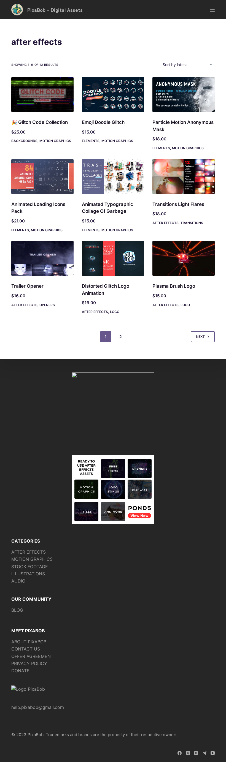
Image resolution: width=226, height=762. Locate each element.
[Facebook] (179, 753)
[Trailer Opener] (42, 258)
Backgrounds (24, 141)
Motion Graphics (55, 141)
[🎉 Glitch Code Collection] (42, 94)
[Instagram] (196, 753)
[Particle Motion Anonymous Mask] (183, 94)
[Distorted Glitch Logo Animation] (113, 258)
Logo (114, 312)
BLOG (17, 610)
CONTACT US (25, 649)
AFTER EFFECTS (28, 552)
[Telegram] (204, 753)
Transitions (192, 223)
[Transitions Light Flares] (183, 176)
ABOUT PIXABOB (28, 641)
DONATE (20, 670)
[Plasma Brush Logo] (183, 258)
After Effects (165, 223)
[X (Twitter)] (188, 753)
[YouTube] (213, 753)
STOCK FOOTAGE (29, 566)
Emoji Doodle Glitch (103, 122)
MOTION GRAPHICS (32, 559)
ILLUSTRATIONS (28, 573)
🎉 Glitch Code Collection (39, 122)
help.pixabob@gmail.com (37, 707)
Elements (90, 141)
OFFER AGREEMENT (32, 656)
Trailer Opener (27, 286)
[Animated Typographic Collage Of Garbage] (113, 176)
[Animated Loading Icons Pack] (42, 176)
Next (200, 336)
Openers (47, 305)
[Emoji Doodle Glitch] (113, 94)
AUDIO (18, 581)
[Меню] (212, 9)
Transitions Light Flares (178, 204)
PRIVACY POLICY (29, 663)
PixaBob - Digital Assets (55, 9)
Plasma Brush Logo (173, 286)
